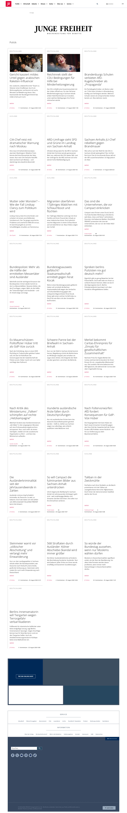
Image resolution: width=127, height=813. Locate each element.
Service (69, 4)
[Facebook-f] (13, 755)
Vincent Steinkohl (14, 306)
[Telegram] (30, 755)
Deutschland (16, 51)
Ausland (13, 116)
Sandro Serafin (14, 444)
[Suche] (39, 748)
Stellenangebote (68, 734)
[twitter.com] (17, 755)
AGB (92, 734)
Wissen (43, 4)
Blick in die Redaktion (55, 734)
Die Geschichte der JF (41, 734)
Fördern (85, 721)
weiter (12, 103)
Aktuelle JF (21, 721)
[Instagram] (26, 755)
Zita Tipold (12, 235)
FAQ (50, 721)
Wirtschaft (26, 4)
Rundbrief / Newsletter (74, 721)
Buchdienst (106, 721)
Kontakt (77, 734)
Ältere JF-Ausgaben (31, 721)
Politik (17, 4)
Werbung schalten (95, 721)
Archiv (64, 721)
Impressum (85, 734)
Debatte (34, 4)
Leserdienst (57, 721)
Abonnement (42, 721)
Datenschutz (99, 734)
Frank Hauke (88, 233)
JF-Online (12, 108)
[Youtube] (21, 755)
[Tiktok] (35, 755)
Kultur (51, 4)
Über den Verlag (29, 734)
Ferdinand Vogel (89, 510)
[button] (97, 4)
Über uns (60, 4)
